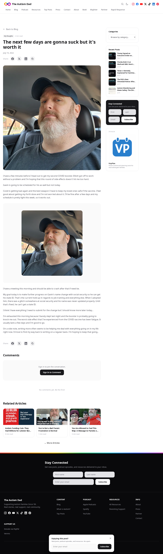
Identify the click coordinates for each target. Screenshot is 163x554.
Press (58, 9)
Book (85, 9)
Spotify (86, 509)
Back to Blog (12, 29)
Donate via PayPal (11, 529)
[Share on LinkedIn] (25, 58)
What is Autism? (63, 509)
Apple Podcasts (89, 504)
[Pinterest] (157, 4)
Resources (36, 9)
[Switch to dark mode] (127, 4)
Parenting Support (117, 509)
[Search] (122, 4)
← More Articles (52, 443)
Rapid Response (118, 9)
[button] (52, 117)
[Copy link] (32, 58)
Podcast (25, 9)
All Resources (115, 504)
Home (8, 9)
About (76, 9)
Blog (16, 9)
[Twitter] (145, 4)
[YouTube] (141, 4)
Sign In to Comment (52, 372)
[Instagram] (133, 4)
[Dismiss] (110, 538)
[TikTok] (149, 4)
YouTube (86, 513)
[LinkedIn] (153, 4)
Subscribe (128, 119)
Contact (67, 9)
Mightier (94, 9)
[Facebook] (137, 4)
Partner (104, 9)
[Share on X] (19, 58)
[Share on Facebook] (12, 58)
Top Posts (48, 9)
